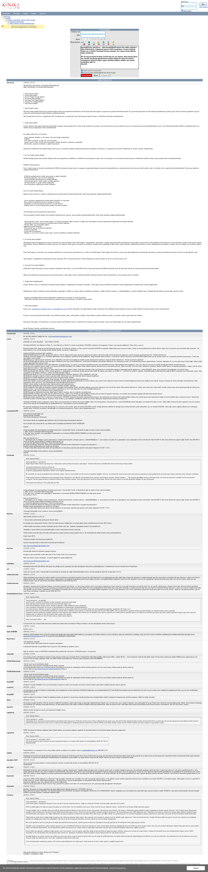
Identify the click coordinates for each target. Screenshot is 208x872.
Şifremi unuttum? (203, 7)
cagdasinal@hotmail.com (90, 750)
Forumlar (16, 13)
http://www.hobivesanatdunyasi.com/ (60, 336)
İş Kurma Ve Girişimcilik (16, 22)
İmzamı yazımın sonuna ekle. (92, 70)
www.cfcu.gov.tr (46, 309)
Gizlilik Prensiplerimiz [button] (117, 868)
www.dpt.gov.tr (36, 309)
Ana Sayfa (6, 13)
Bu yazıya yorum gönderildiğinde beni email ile (99, 72)
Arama (25, 13)
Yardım (33, 13)
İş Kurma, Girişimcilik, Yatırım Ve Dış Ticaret (21, 20)
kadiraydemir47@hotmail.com (32, 636)
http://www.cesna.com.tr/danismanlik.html (47, 669)
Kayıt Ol (43, 13)
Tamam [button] (195, 868)
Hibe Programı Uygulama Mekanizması (22, 23)
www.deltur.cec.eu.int (60, 309)
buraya (21, 27)
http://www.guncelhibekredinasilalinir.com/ (36, 546)
